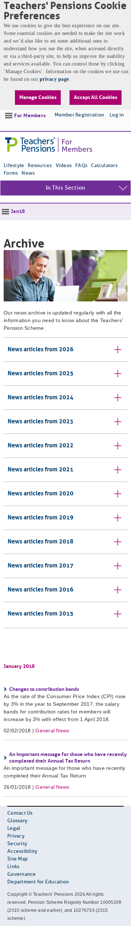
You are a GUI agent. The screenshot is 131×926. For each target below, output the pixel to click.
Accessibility (22, 851)
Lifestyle (14, 166)
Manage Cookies (37, 97)
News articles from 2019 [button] (41, 518)
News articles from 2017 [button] (41, 566)
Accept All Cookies (95, 97)
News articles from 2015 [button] (41, 614)
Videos (64, 166)
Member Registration (79, 115)
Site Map (17, 859)
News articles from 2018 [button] (41, 542)
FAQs (81, 166)
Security (17, 844)
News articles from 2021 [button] (41, 470)
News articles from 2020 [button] (41, 494)
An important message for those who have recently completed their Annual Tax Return (68, 758)
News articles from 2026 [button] (41, 350)
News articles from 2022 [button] (41, 446)
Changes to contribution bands (44, 689)
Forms (11, 173)
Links (13, 867)
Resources (40, 166)
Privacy (15, 836)
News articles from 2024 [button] (41, 398)
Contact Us (20, 813)
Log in (117, 115)
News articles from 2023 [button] (41, 422)
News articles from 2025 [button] (41, 374)
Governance (21, 874)
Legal (13, 828)
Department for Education (38, 882)
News (28, 173)
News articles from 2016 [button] (41, 590)
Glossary (17, 821)
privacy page (54, 79)
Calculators (104, 166)
